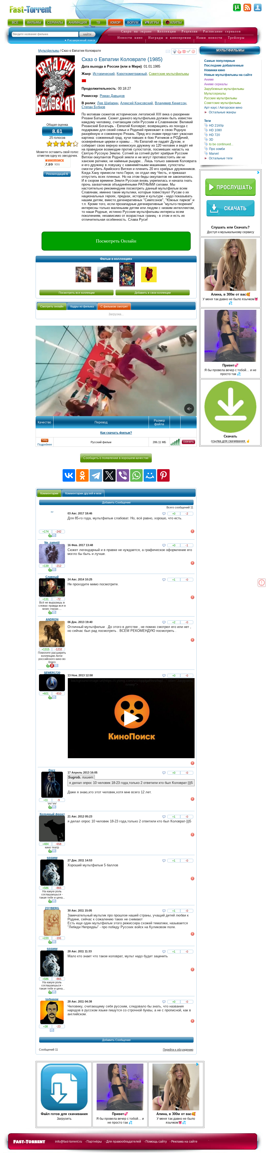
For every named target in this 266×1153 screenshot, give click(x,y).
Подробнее (44, 444)
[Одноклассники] (82, 475)
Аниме (209, 79)
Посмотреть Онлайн (116, 241)
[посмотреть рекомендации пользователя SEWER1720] (50, 698)
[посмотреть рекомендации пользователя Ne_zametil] (50, 570)
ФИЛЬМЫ (34, 22)
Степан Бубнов (93, 107)
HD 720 (234, 135)
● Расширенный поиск (80, 40)
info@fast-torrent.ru (68, 1141)
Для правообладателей (123, 1141)
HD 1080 (234, 130)
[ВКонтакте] (69, 475)
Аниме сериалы (216, 84)
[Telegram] (96, 475)
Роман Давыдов (112, 96)
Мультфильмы (230, 50)
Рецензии (190, 31)
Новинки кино (214, 70)
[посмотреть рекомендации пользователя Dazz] (50, 808)
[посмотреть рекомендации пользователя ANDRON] (48, 666)
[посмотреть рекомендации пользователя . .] (50, 536)
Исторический (104, 74)
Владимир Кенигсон (170, 103)
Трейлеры (236, 38)
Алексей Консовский (136, 103)
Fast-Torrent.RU (35, 8)
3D (234, 139)
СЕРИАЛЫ (55, 22)
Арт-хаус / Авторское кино (223, 107)
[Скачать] (188, 443)
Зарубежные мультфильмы (224, 89)
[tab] (51, 306)
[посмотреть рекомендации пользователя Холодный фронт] (50, 852)
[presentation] (51, 306)
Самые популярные (219, 61)
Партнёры (94, 1141)
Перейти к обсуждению (178, 1049)
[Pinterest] (163, 475)
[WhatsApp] (136, 475)
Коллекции (166, 31)
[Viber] (123, 475)
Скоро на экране (136, 31)
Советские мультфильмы (222, 103)
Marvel (234, 153)
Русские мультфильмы (220, 98)
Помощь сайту (156, 1141)
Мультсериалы (215, 93)
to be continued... (234, 144)
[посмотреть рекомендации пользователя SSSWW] (50, 902)
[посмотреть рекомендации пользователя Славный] (50, 613)
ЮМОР (115, 22)
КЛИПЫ (176, 22)
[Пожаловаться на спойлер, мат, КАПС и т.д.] (192, 532)
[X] (109, 475)
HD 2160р (234, 125)
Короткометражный (132, 74)
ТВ (98, 22)
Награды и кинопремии (169, 38)
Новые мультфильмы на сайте (228, 75)
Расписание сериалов (222, 31)
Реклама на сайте (184, 1141)
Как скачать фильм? (116, 433)
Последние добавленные (224, 65)
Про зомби (234, 149)
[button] (57, 174)
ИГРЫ (154, 22)
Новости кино (130, 38)
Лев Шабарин (107, 103)
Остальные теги (220, 158)
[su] (84, 81)
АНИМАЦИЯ (78, 22)
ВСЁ (15, 22)
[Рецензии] (52, 666)
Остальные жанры (222, 112)
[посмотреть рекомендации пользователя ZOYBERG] (50, 943)
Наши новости (209, 38)
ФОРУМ (132, 22)
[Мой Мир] (150, 475)
